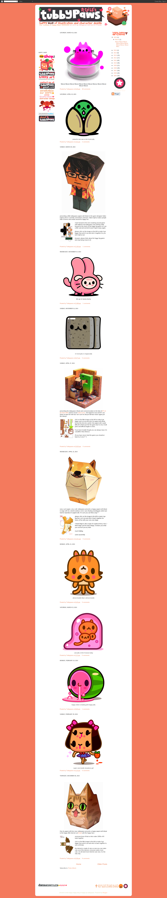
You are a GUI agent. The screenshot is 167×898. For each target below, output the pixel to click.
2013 (115, 55)
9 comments (85, 858)
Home (78, 864)
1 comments (86, 246)
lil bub (80, 833)
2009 (115, 65)
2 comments (85, 142)
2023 (115, 37)
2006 (115, 73)
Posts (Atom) (72, 868)
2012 (115, 58)
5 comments (86, 446)
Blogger (105, 892)
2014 (115, 53)
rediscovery (81, 412)
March (117, 39)
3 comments (86, 539)
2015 (115, 50)
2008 (115, 68)
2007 (115, 70)
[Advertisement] (83, 28)
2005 (115, 75)
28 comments (86, 89)
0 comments (85, 358)
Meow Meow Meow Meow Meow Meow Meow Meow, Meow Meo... (121, 44)
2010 (115, 63)
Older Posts (102, 864)
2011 (115, 60)
